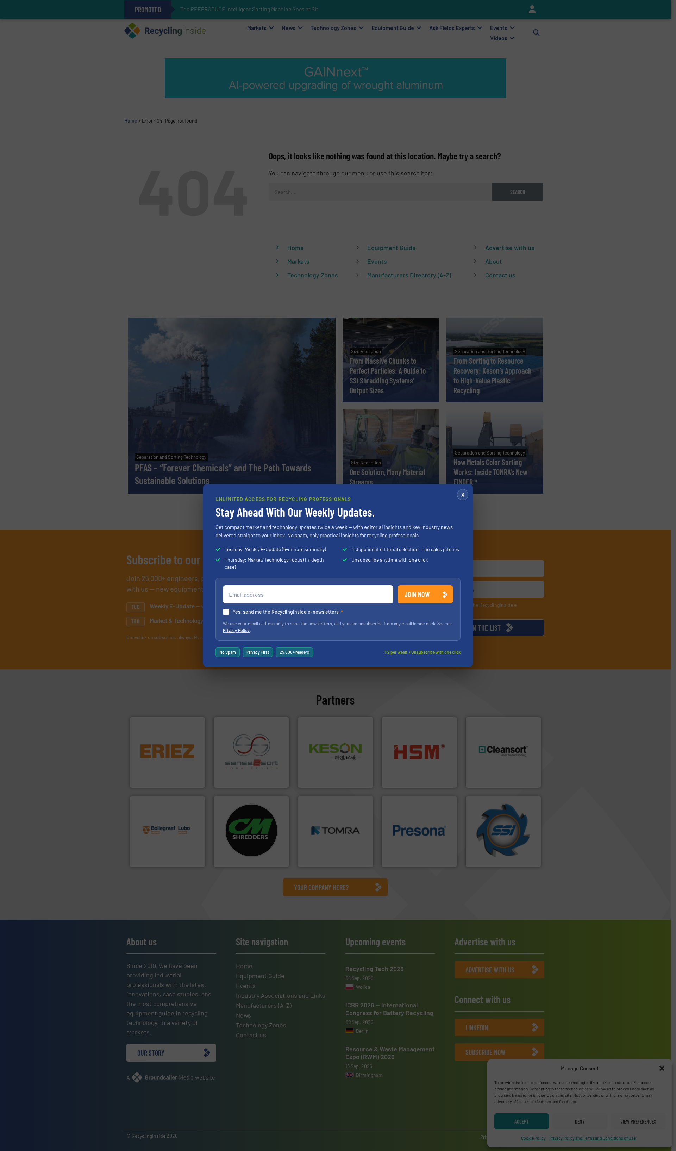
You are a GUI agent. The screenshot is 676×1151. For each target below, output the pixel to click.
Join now (417, 594)
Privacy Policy (236, 630)
